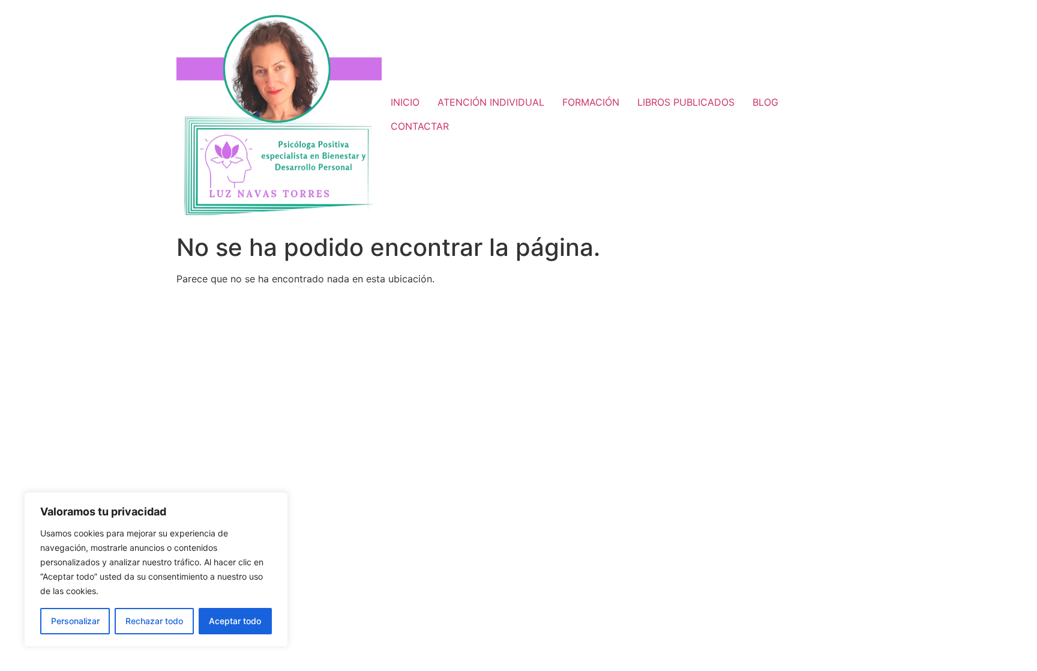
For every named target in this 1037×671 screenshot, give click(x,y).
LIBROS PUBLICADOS (686, 102)
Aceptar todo (235, 621)
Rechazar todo (154, 621)
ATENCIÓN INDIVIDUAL (490, 102)
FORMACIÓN (590, 102)
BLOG (765, 102)
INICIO (405, 102)
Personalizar (75, 621)
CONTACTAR (420, 126)
